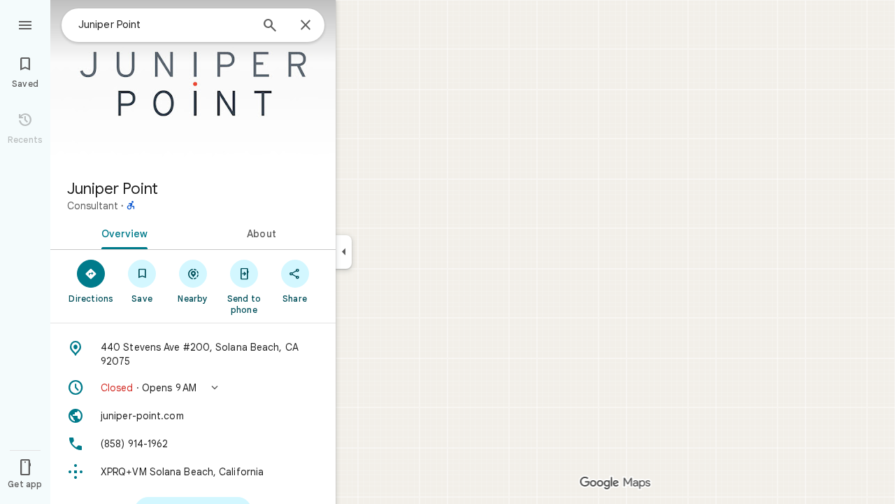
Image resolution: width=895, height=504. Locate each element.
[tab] (121, 232)
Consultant (92, 206)
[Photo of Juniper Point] (193, 84)
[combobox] (164, 24)
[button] (193, 388)
